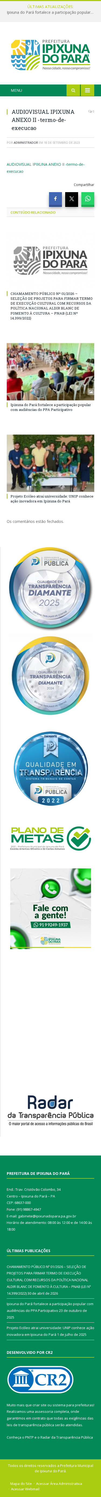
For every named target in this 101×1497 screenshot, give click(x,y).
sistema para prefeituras (73, 1405)
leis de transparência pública (30, 1424)
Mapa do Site (21, 1483)
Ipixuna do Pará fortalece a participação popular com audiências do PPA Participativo (52, 12)
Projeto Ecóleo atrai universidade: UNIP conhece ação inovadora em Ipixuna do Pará (52, 498)
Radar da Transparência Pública (66, 1437)
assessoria (44, 1411)
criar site (40, 1405)
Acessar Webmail (25, 1489)
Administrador (26, 142)
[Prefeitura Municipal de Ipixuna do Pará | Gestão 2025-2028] (50, 54)
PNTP (29, 1437)
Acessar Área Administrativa (59, 1483)
